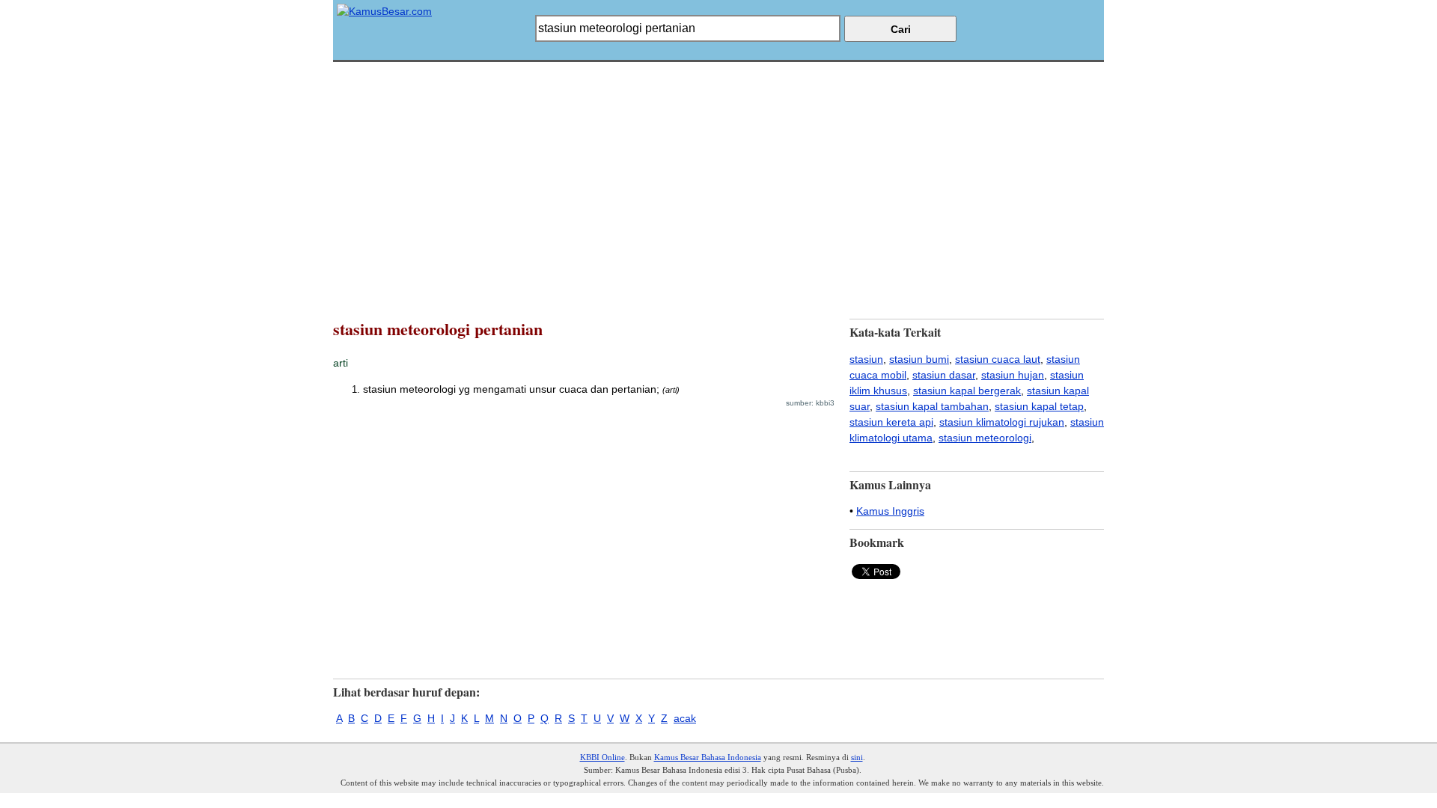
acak (685, 718)
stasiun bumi (919, 359)
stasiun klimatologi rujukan (1001, 422)
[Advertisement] (718, 167)
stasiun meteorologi (985, 438)
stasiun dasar (943, 375)
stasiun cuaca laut (997, 359)
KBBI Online (602, 757)
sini (857, 757)
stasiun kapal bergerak (967, 391)
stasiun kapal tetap (1039, 406)
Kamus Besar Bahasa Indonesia (707, 757)
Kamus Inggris (890, 511)
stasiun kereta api (891, 422)
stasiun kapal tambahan (932, 406)
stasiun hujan (1012, 375)
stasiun (866, 359)
